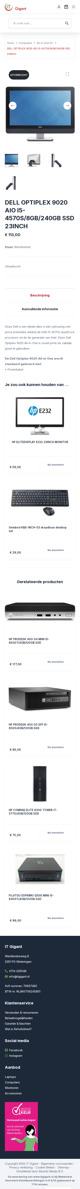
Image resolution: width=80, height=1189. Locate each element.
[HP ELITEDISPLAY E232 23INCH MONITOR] (40, 415)
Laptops (10, 1077)
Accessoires (13, 1093)
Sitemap (63, 1167)
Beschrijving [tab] (40, 295)
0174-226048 (17, 971)
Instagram (15, 1056)
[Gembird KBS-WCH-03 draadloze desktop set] (40, 501)
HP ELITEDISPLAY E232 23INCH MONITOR (40, 442)
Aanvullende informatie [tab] (40, 309)
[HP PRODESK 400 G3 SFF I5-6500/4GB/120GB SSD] (40, 698)
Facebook (16, 1050)
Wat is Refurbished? (18, 1029)
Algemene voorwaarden (57, 1163)
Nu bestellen (56, 464)
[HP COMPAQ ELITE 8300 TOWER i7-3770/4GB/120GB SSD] (40, 783)
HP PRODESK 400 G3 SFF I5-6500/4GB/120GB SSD (28, 726)
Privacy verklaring (21, 1167)
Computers (12, 1082)
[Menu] (73, 6)
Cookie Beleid (45, 1167)
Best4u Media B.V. (51, 1171)
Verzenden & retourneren (21, 1012)
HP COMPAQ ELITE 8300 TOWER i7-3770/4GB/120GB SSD (33, 811)
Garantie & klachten (18, 1023)
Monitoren (11, 1088)
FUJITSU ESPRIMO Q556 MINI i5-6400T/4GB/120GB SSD (31, 897)
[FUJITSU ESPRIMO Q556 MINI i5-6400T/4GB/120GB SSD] (40, 869)
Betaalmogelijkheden (19, 1018)
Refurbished (21, 247)
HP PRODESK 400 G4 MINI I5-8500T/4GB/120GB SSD (29, 640)
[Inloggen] (58, 6)
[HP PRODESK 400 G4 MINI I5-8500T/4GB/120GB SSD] (40, 613)
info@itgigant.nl (19, 976)
